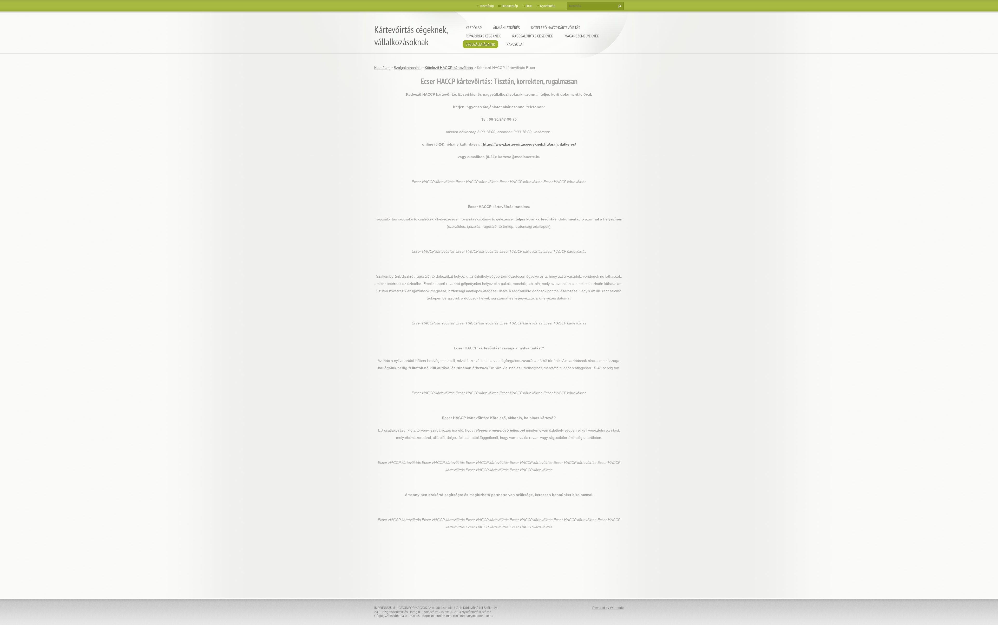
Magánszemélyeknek (581, 35)
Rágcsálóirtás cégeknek (532, 35)
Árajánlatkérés (506, 27)
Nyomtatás (547, 6)
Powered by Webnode (608, 608)
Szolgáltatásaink (480, 44)
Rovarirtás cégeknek (483, 35)
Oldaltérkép (510, 6)
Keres (619, 6)
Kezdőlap (474, 27)
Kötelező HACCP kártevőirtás (555, 27)
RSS (529, 6)
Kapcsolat (515, 44)
